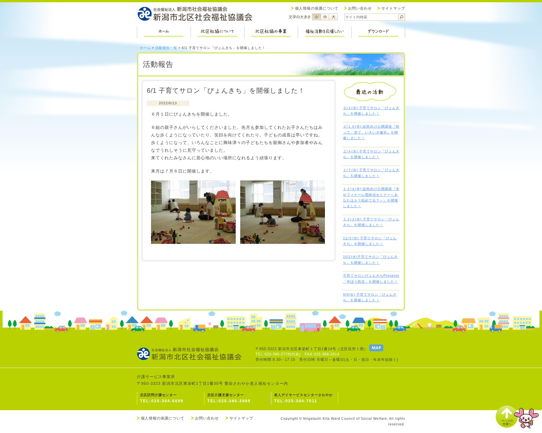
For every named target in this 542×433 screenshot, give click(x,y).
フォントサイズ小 (316, 17)
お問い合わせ (360, 8)
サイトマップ (393, 8)
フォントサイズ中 (325, 17)
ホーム (145, 48)
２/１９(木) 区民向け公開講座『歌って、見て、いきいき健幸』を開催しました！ (371, 132)
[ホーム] (164, 32)
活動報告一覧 (166, 48)
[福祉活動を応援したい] (324, 32)
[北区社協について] (217, 32)
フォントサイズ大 (333, 17)
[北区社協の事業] (271, 32)
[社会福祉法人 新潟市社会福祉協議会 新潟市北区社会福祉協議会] (195, 14)
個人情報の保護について (316, 8)
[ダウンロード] (378, 32)
